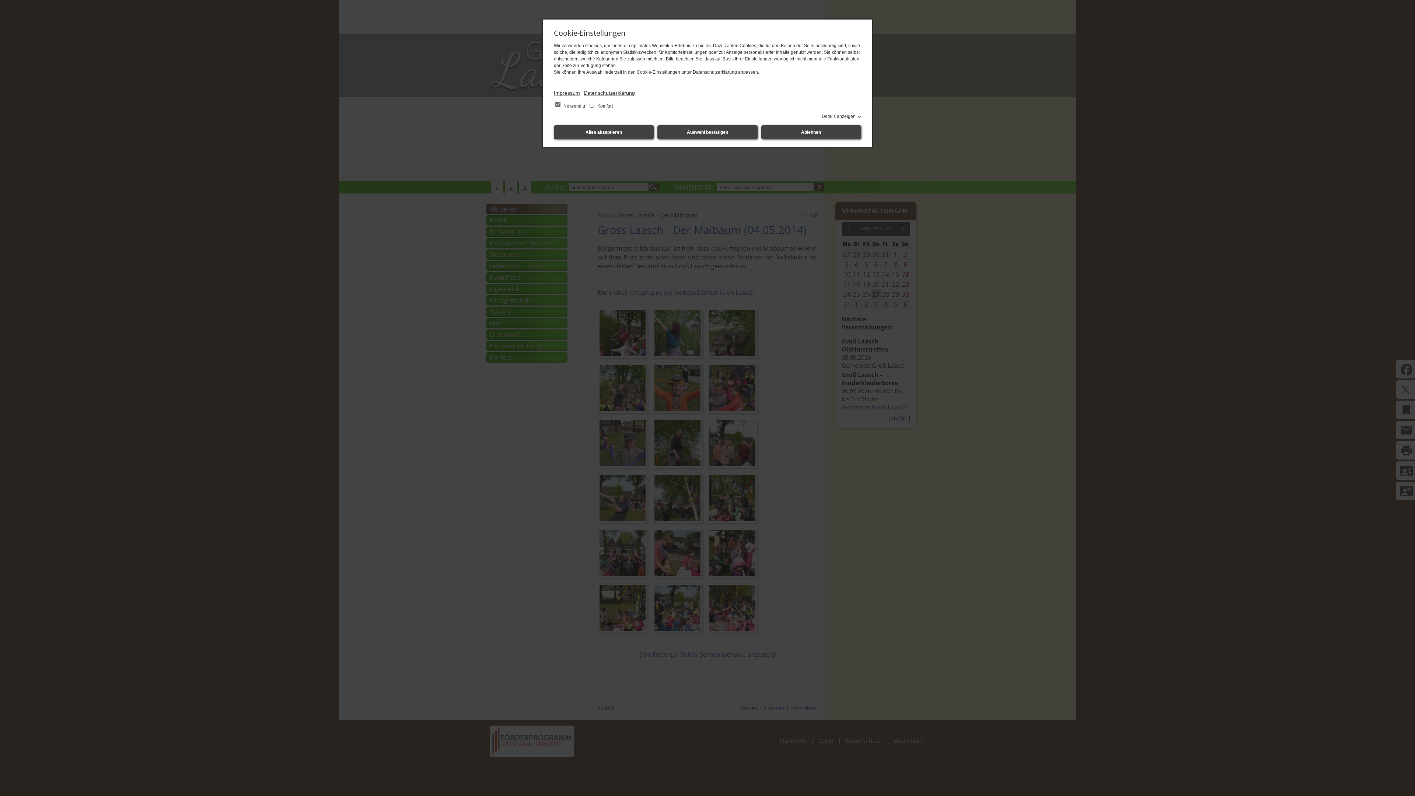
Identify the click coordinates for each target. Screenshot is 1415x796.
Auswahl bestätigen (707, 132)
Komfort (604, 106)
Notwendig (574, 106)
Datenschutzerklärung (609, 93)
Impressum (567, 93)
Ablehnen (811, 132)
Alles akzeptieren (604, 132)
